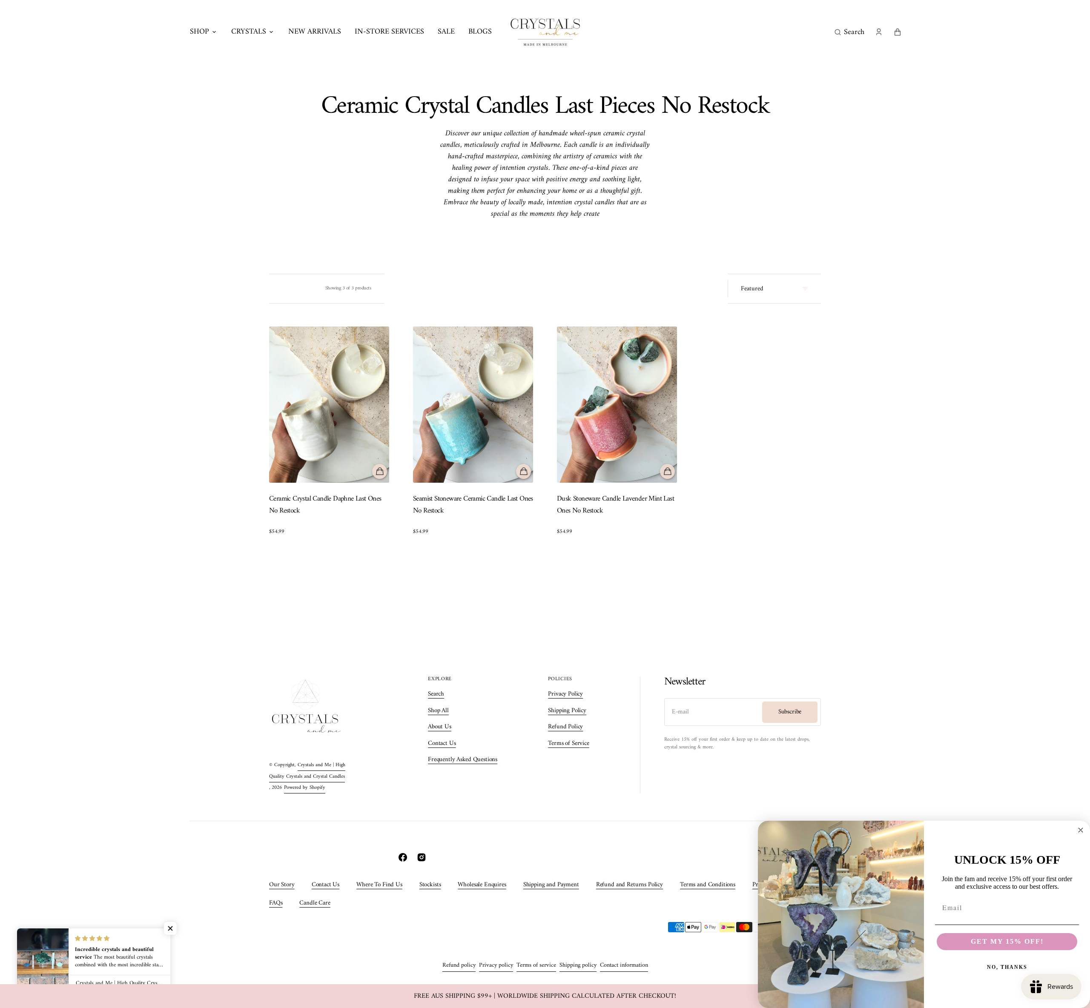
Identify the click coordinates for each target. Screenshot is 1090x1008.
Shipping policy (578, 965)
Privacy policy (496, 965)
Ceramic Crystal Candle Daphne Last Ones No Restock (325, 505)
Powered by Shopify (304, 787)
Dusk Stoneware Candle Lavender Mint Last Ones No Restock (615, 505)
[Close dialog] (1081, 830)
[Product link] (329, 431)
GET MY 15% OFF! (1007, 941)
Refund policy (459, 965)
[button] (849, 32)
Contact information (624, 965)
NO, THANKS (1007, 967)
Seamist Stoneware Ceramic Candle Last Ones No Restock (473, 505)
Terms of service (536, 965)
